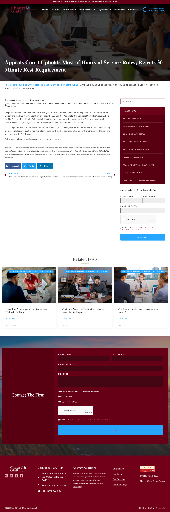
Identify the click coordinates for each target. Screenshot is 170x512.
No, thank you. (68, 402)
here (59, 139)
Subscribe (143, 237)
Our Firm (55, 9)
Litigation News (132, 173)
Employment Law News (136, 126)
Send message (111, 430)
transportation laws (67, 119)
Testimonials (119, 9)
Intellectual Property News (140, 180)
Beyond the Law (132, 118)
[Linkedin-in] (16, 475)
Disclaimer (146, 228)
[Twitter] (11, 475)
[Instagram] (6, 475)
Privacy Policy (130, 229)
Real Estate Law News (136, 142)
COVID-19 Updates (133, 157)
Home (45, 9)
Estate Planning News (136, 149)
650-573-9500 (157, 10)
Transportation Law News (138, 165)
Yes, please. (66, 397)
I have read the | (138, 228)
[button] (13, 166)
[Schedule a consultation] (145, 9)
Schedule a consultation (157, 8)
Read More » (10, 318)
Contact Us (133, 9)
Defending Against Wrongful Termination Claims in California (26, 310)
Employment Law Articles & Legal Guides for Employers (45, 85)
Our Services (68, 9)
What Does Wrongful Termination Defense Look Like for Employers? (83, 310)
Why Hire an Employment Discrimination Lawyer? (138, 310)
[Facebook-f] (21, 475)
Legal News (103, 9)
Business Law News (134, 134)
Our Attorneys (86, 9)
